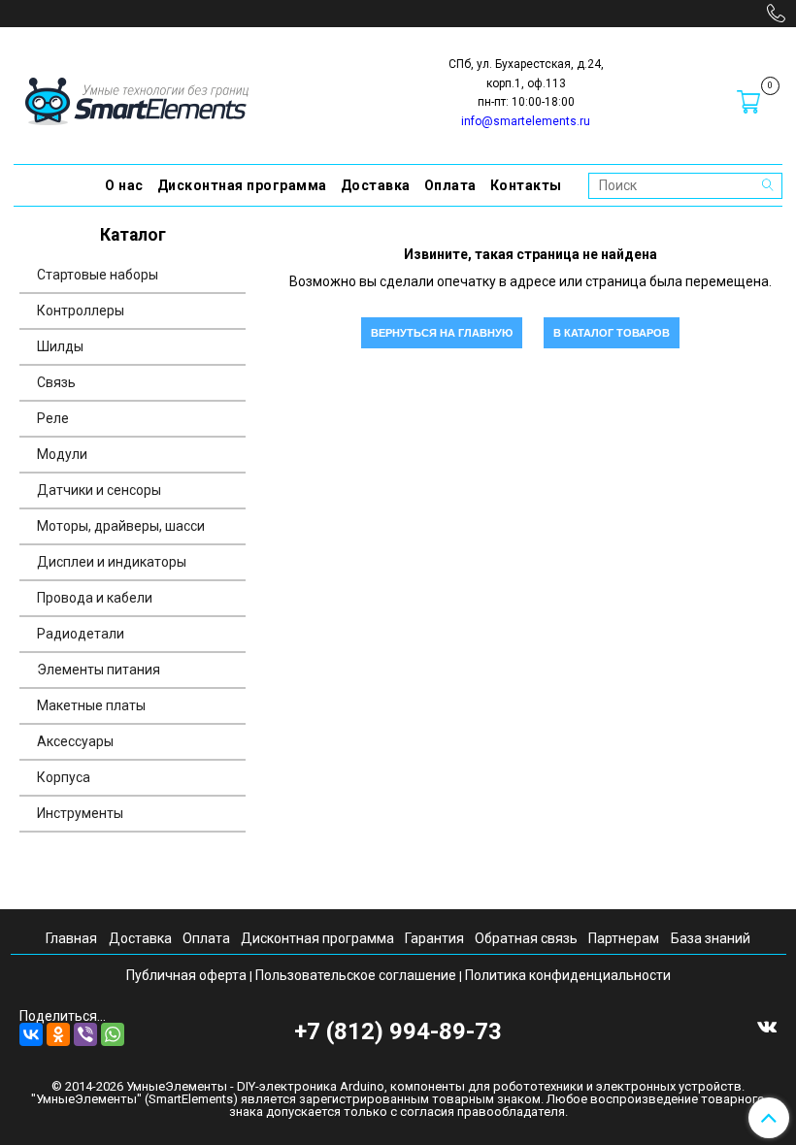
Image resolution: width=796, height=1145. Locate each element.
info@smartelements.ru (525, 121)
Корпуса (63, 777)
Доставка (376, 185)
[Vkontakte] (767, 1025)
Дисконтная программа (242, 185)
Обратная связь (526, 938)
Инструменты (80, 813)
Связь (56, 382)
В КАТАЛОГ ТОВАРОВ (611, 333)
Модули (62, 454)
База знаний (710, 938)
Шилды (60, 346)
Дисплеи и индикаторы (111, 562)
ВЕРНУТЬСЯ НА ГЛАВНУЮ (442, 333)
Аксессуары (75, 741)
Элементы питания (98, 669)
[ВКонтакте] (31, 1034)
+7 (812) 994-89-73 (398, 1031)
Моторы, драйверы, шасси (121, 526)
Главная (71, 938)
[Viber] (85, 1034)
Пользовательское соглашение (355, 975)
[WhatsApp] (112, 1034)
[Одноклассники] (58, 1034)
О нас (124, 185)
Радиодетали (80, 633)
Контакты (526, 185)
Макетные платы (91, 705)
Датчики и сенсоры (99, 490)
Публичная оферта (186, 975)
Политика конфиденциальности (568, 975)
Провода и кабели (94, 597)
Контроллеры (80, 310)
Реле (53, 418)
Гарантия (434, 938)
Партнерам (623, 938)
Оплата (450, 185)
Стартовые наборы (97, 274)
